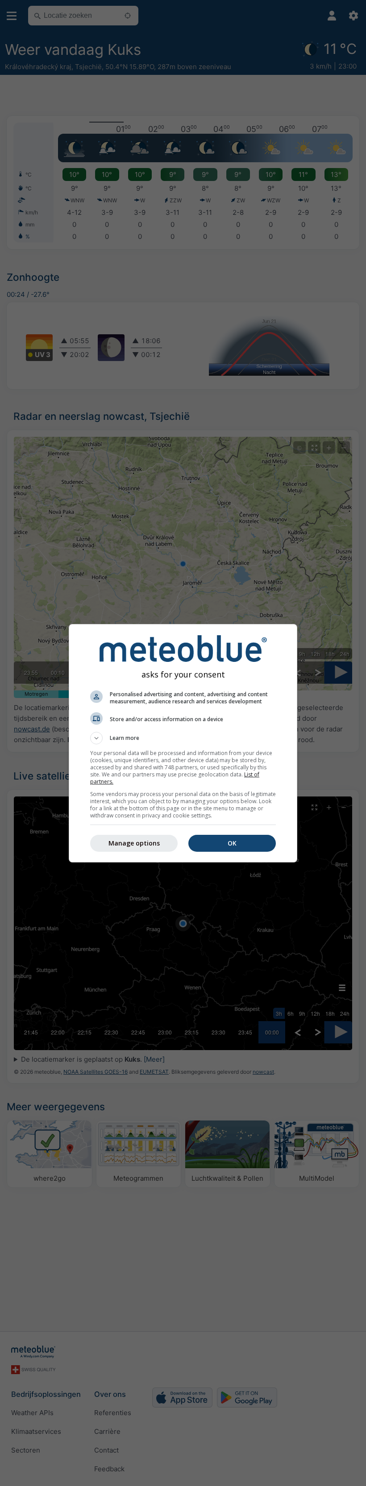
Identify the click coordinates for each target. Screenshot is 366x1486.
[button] (183, 738)
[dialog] (183, 743)
